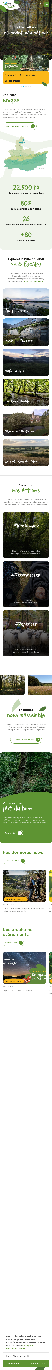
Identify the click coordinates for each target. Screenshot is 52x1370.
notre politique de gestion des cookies (22, 1347)
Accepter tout (38, 1363)
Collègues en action (14, 981)
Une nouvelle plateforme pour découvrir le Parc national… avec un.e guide (24, 909)
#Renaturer (26, 526)
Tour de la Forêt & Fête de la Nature (21, 75)
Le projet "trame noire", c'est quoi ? (18, 990)
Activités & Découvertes (16, 899)
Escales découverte (34, 281)
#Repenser (26, 624)
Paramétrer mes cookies (18, 1356)
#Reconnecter (26, 575)
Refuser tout (14, 1363)
